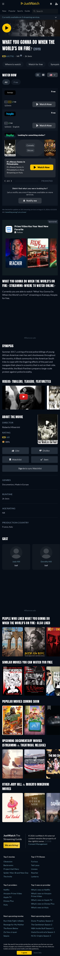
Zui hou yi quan (10, 932)
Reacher (34, 873)
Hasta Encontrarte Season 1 (43, 932)
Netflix (6, 890)
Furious (34, 861)
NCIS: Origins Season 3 (41, 936)
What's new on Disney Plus (42, 904)
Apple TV (7, 897)
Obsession (7, 861)
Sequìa (6, 936)
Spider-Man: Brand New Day (15, 873)
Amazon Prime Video (12, 893)
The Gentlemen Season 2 (41, 924)
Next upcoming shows (40, 916)
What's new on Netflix (40, 890)
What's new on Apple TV (41, 900)
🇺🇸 (51, 74)
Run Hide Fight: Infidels (13, 921)
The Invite (7, 876)
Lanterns (35, 876)
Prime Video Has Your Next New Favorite (31, 228)
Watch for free (36, 64)
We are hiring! (11, 845)
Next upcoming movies (13, 916)
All (6, 82)
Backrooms (8, 865)
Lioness (34, 869)
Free (16, 82)
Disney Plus (8, 901)
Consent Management (37, 844)
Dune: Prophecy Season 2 (42, 921)
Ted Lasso (35, 865)
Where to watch (13, 64)
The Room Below (10, 928)
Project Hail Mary (11, 869)
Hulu (5, 905)
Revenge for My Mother (13, 924)
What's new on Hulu (40, 907)
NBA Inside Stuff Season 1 (42, 928)
